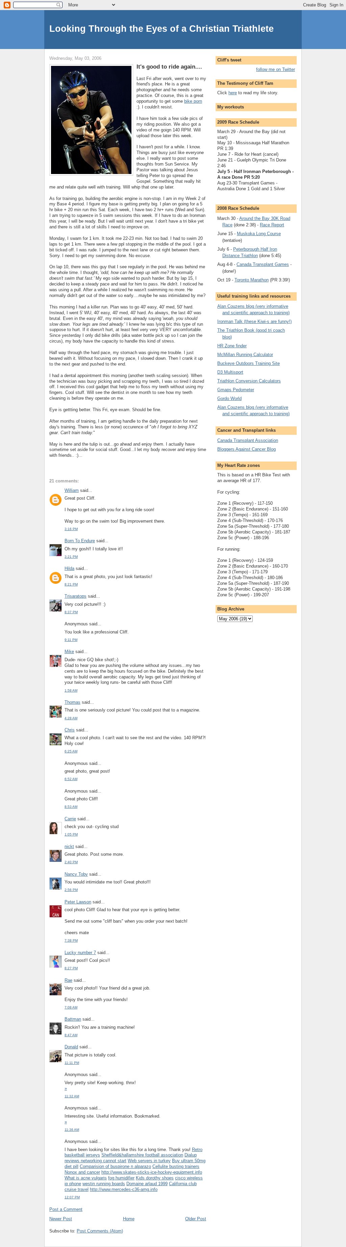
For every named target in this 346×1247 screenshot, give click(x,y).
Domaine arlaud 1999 (147, 1183)
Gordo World (229, 398)
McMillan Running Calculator (245, 354)
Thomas (72, 702)
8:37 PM (71, 612)
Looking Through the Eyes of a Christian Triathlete (161, 28)
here (232, 92)
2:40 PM (71, 862)
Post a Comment (65, 1209)
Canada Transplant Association (247, 440)
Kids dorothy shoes (155, 1177)
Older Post (195, 1218)
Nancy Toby (76, 874)
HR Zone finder (232, 345)
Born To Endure (80, 540)
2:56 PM (71, 890)
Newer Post (60, 1218)
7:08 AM (71, 1007)
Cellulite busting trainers (175, 1166)
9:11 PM (71, 640)
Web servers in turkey (149, 1160)
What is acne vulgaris (86, 1177)
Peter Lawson (78, 901)
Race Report (272, 224)
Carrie (70, 818)
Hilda (69, 568)
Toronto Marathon (251, 279)
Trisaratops (75, 596)
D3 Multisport (230, 372)
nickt (69, 846)
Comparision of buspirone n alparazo (115, 1166)
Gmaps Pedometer (235, 389)
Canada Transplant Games (263, 264)
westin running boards (103, 1183)
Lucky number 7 (80, 952)
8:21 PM (71, 584)
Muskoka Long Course (259, 233)
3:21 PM (71, 556)
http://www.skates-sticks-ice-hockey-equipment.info (151, 1172)
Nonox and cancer (82, 1172)
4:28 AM (71, 718)
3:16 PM (71, 529)
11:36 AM (72, 1129)
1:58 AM (71, 690)
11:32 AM (72, 1096)
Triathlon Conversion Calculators (249, 380)
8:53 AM (71, 806)
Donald (71, 1046)
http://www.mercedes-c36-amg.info (123, 1189)
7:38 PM (71, 940)
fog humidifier (121, 1177)
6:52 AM (71, 779)
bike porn (193, 101)
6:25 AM (71, 751)
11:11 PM (72, 1063)
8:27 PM (71, 968)
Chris (70, 729)
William (72, 490)
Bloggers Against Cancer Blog (246, 449)
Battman (73, 1019)
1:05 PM (71, 834)
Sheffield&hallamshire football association (142, 1154)
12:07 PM (72, 1197)
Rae (68, 980)
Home (128, 1218)
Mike (69, 651)
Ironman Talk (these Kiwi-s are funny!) (254, 321)
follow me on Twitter (275, 69)
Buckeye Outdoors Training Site (248, 363)
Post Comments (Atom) (100, 1230)
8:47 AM (71, 1035)
